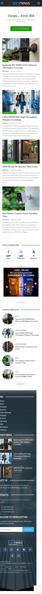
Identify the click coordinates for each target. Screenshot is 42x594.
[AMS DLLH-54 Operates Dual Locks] (21, 152)
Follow (21, 250)
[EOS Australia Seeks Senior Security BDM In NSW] (8, 374)
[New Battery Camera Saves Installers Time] (21, 198)
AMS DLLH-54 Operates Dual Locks (20, 166)
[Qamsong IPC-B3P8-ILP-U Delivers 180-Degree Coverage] (21, 50)
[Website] (12, 555)
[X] (30, 549)
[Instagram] (11, 549)
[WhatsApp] (18, 555)
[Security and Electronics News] (21, 3)
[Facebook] (5, 549)
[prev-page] (3, 237)
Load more (20, 384)
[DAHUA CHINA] (21, 282)
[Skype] (24, 549)
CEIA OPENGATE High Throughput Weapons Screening (22, 456)
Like (8, 250)
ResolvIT (10, 570)
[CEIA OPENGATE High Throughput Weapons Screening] (21, 102)
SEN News (5, 71)
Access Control (9, 113)
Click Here (4, 514)
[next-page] (7, 237)
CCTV (5, 61)
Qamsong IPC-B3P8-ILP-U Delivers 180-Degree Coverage (24, 442)
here (5, 502)
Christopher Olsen (26, 572)
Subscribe (28, 529)
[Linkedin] (17, 549)
